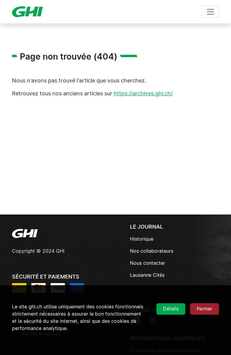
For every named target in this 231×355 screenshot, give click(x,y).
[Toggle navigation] (210, 12)
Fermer (204, 309)
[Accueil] (30, 12)
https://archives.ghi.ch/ (143, 94)
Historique (141, 239)
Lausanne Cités (147, 275)
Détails (171, 309)
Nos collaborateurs (151, 251)
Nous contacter (147, 263)
